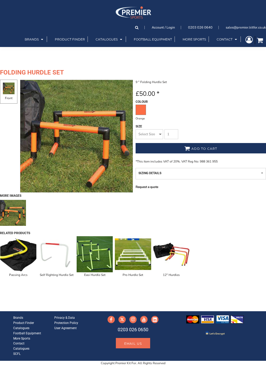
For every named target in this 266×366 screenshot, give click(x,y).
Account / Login (163, 27)
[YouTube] (144, 319)
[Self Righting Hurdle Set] (56, 254)
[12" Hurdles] (171, 254)
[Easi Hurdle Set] (94, 254)
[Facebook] (111, 319)
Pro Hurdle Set (133, 275)
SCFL (17, 354)
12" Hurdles (171, 275)
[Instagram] (133, 319)
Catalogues (21, 328)
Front (8, 98)
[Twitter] (122, 319)
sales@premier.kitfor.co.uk (246, 27)
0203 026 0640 (200, 27)
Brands (18, 318)
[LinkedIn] (154, 319)
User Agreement (65, 328)
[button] (34, 39)
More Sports (21, 338)
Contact (18, 343)
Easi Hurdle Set (94, 275)
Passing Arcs (18, 275)
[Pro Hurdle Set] (133, 254)
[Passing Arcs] (18, 254)
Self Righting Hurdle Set (57, 275)
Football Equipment (27, 333)
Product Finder (23, 323)
